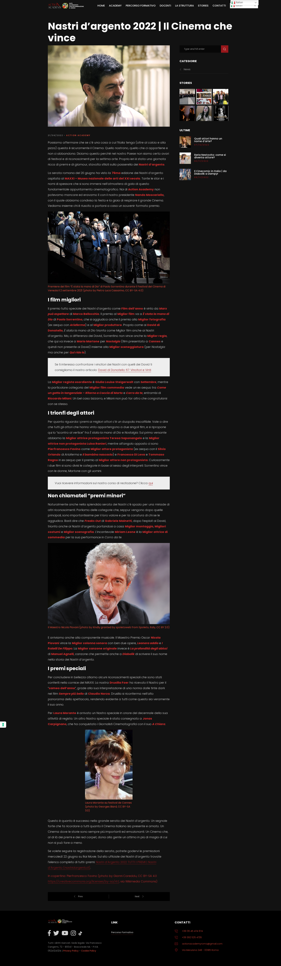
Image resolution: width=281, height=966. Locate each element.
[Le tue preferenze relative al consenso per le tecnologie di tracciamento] (3, 724)
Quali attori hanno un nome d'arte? (208, 140)
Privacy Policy (71, 950)
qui (150, 483)
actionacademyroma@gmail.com (202, 943)
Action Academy (78, 135)
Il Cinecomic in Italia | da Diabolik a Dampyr (210, 172)
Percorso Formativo (122, 932)
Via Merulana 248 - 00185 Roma (200, 950)
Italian (238, 5)
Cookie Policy (88, 950)
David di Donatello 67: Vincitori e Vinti (124, 370)
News (187, 69)
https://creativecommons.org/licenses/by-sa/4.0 (83, 881)
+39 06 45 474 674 (192, 931)
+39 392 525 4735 (192, 937)
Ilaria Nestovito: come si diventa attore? (210, 156)
